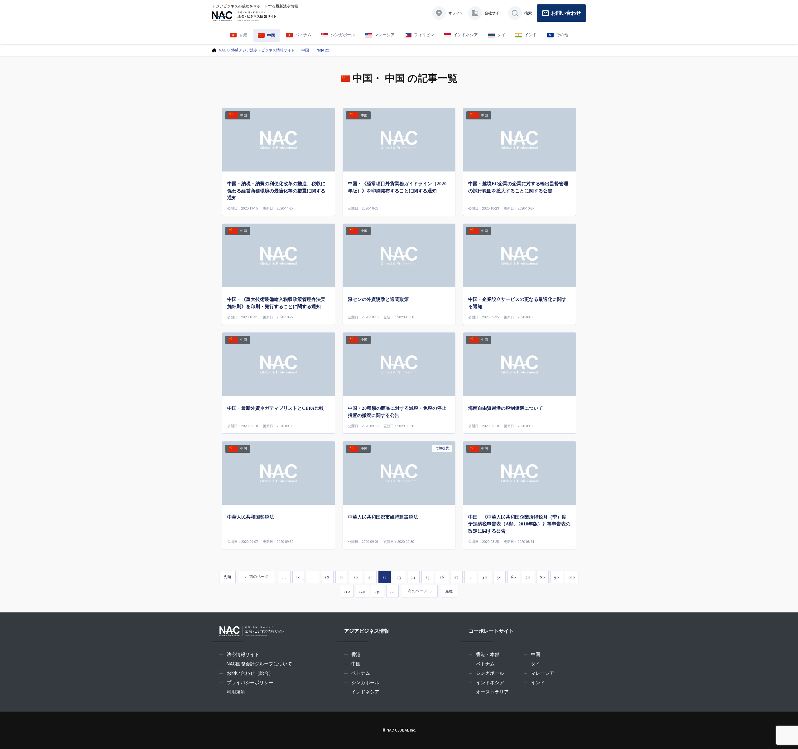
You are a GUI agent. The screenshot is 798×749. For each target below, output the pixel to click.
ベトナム (360, 673)
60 (513, 577)
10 (298, 577)
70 (528, 577)
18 (327, 577)
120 (362, 591)
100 (571, 577)
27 (456, 577)
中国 (305, 50)
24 (413, 577)
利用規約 (236, 692)
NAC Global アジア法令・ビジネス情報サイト (257, 50)
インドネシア (365, 692)
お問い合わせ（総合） (250, 673)
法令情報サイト (243, 654)
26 (442, 577)
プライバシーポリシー (250, 682)
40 (484, 577)
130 (377, 591)
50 (499, 577)
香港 (356, 654)
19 (341, 577)
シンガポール (365, 682)
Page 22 (322, 50)
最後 (449, 591)
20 (355, 577)
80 (542, 577)
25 (427, 577)
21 (370, 577)
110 (347, 591)
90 (556, 577)
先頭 (227, 577)
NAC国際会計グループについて (259, 664)
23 (399, 577)
